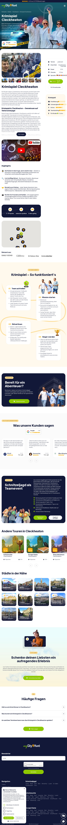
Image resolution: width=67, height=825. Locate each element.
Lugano (37, 797)
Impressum (56, 824)
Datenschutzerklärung (33, 768)
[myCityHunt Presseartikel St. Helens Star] (33, 256)
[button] (14, 821)
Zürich (27, 783)
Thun (48, 797)
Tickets (4, 784)
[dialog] (14, 805)
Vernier (27, 800)
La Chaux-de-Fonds (31, 798)
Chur (35, 785)
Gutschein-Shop (6, 786)
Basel (31, 783)
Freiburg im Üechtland (43, 798)
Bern (39, 783)
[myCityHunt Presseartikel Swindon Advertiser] (46, 256)
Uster (38, 800)
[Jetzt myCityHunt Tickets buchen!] (63, 815)
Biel (33, 797)
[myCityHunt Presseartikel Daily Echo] (7, 255)
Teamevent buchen (40, 517)
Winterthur (44, 783)
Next (36, 460)
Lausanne (40, 795)
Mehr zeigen (21, 134)
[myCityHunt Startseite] (11, 5)
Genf (35, 783)
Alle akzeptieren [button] (9, 817)
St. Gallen (55, 783)
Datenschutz (62, 824)
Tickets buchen (20, 401)
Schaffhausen (29, 785)
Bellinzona (43, 797)
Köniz (52, 797)
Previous (30, 460)
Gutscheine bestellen (34, 678)
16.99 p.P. (56, 81)
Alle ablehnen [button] (19, 817)
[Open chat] (63, 821)
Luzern (50, 783)
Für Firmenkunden (56, 87)
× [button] (24, 788)
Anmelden (33, 772)
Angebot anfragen (55, 517)
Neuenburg (33, 800)
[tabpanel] (10, 211)
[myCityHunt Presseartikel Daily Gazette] (20, 256)
